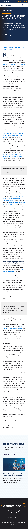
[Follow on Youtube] (6, 2)
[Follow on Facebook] (2, 2)
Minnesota (12, 244)
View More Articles (9, 454)
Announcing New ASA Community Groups (12, 474)
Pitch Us (10, 518)
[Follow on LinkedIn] (8, 2)
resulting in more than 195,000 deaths (14, 64)
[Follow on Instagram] (4, 2)
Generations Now (7, 10)
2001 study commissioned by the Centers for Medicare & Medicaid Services (13, 135)
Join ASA (19, 1)
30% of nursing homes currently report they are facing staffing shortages (13, 198)
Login (25, 1)
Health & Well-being (8, 49)
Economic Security (19, 47)
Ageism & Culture (8, 47)
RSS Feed (17, 518)
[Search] (23, 5)
